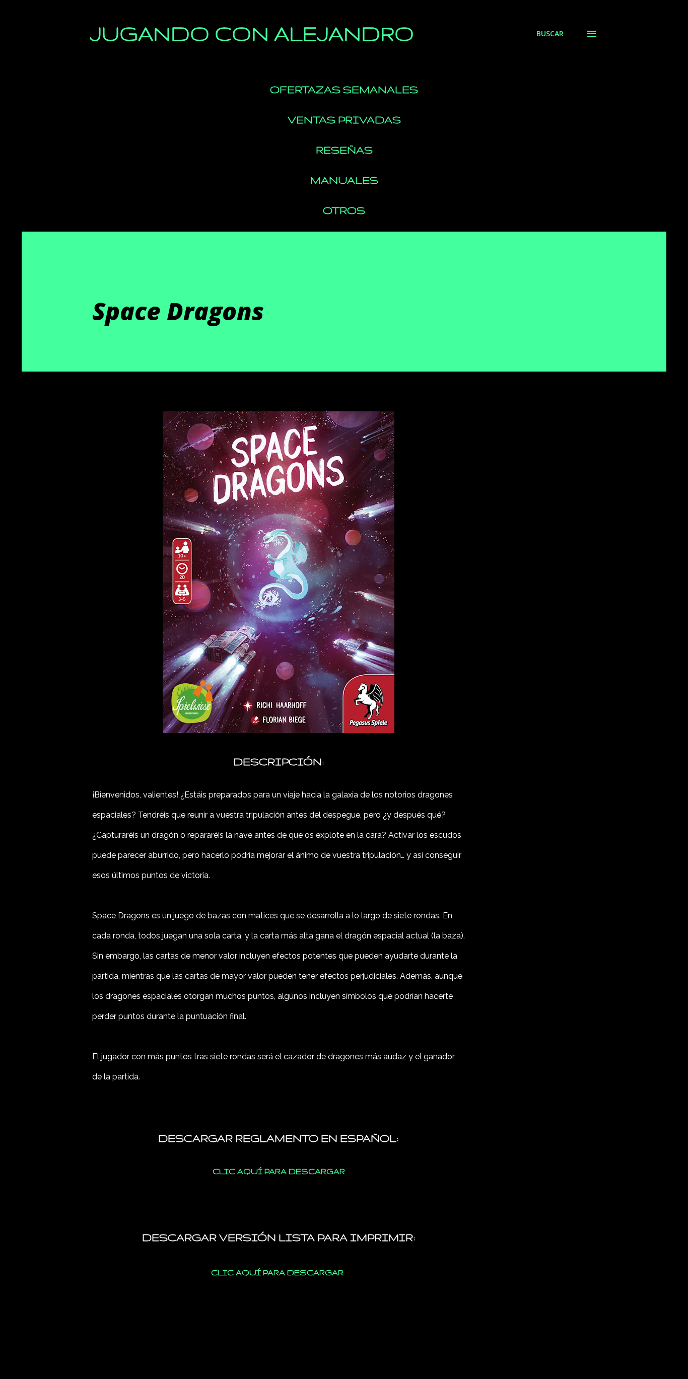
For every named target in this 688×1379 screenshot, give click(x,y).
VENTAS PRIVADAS (344, 119)
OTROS (344, 210)
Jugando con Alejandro (252, 33)
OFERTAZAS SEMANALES (344, 89)
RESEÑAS (344, 150)
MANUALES (344, 180)
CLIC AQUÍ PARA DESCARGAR (279, 1171)
